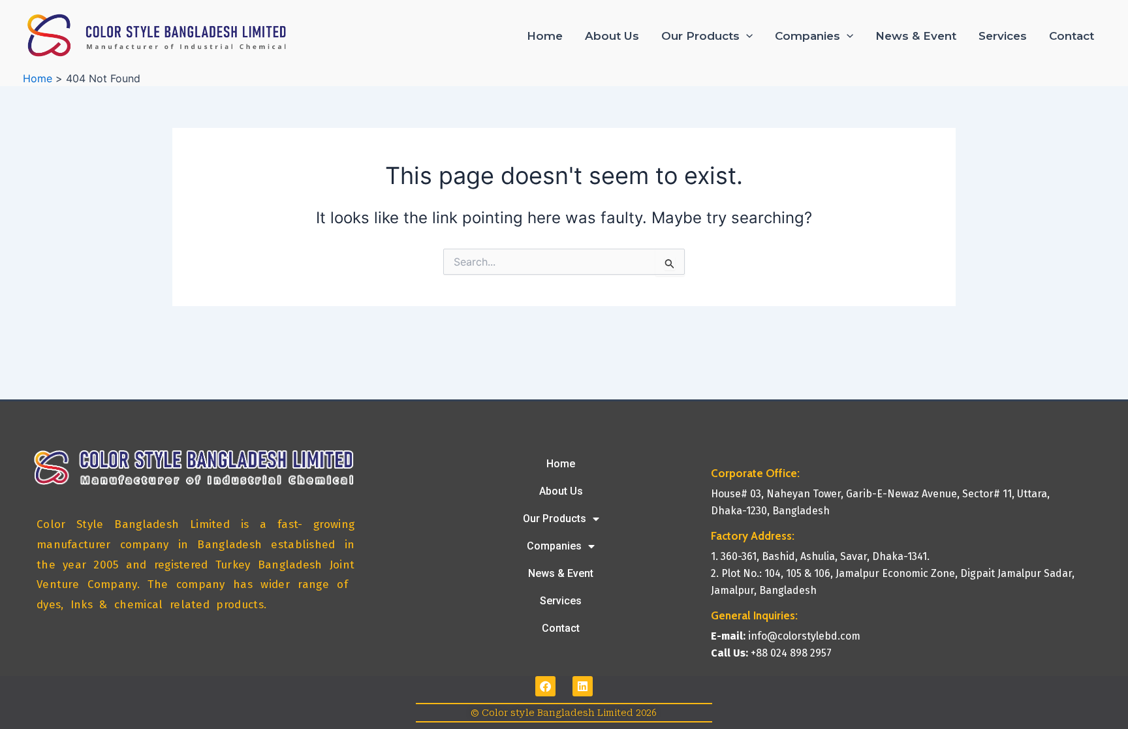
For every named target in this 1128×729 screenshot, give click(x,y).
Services (1003, 35)
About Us (612, 35)
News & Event (915, 35)
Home (545, 35)
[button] (746, 36)
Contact (1071, 35)
